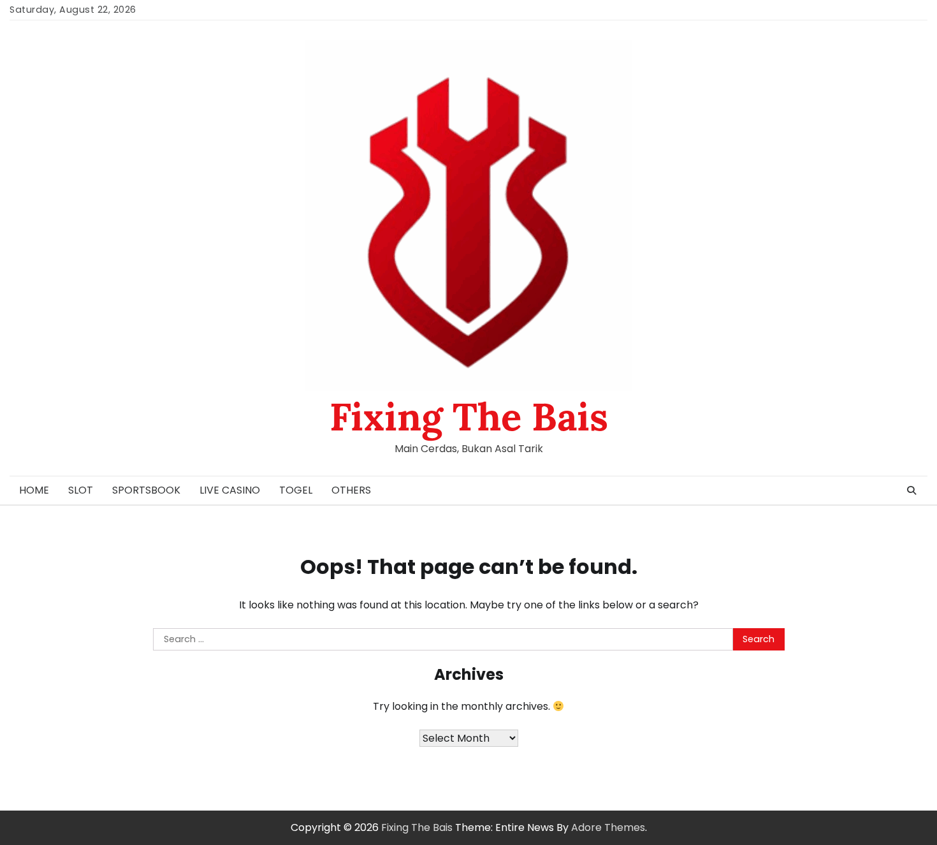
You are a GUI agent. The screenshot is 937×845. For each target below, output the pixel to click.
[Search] (911, 490)
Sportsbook (146, 490)
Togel (295, 490)
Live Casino (230, 490)
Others (351, 490)
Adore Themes (608, 827)
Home (34, 490)
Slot (80, 490)
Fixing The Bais (469, 416)
